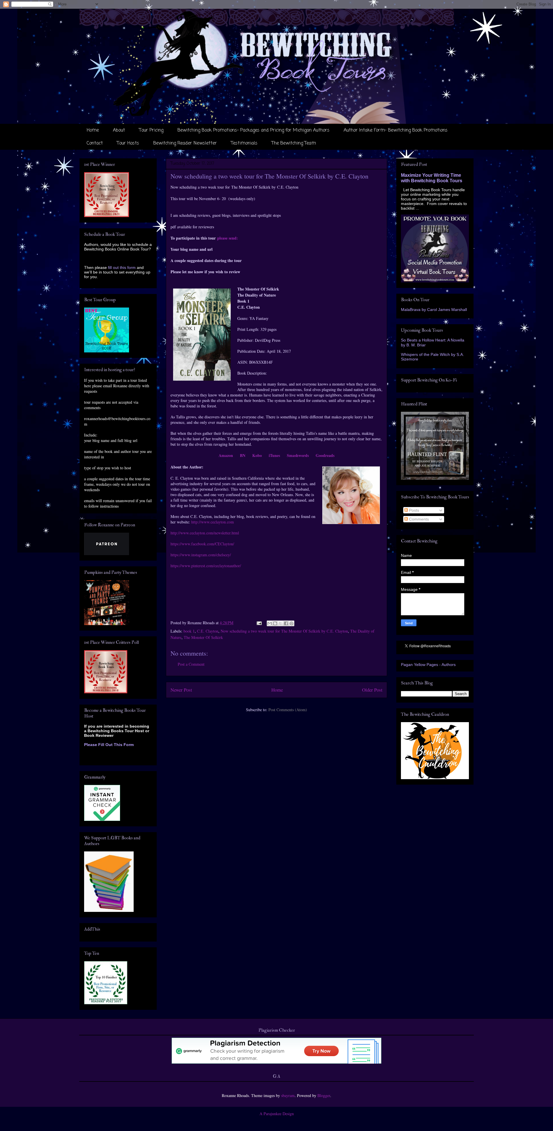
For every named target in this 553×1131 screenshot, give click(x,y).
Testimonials (244, 143)
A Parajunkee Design (277, 1113)
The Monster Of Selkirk (203, 637)
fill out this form (122, 267)
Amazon (226, 455)
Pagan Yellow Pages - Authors (428, 664)
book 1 (189, 631)
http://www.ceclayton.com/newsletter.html (205, 533)
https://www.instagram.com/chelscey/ (201, 554)
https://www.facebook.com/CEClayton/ (202, 543)
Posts (413, 510)
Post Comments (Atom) (287, 709)
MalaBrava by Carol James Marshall (434, 309)
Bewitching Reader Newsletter (185, 143)
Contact (95, 143)
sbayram (288, 1095)
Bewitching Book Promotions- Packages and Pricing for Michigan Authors (253, 130)
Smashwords (298, 455)
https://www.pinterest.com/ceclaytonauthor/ (206, 565)
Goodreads (325, 455)
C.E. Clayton (207, 631)
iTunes (274, 455)
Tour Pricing (151, 130)
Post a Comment (191, 664)
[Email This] (269, 623)
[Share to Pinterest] (291, 623)
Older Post (372, 689)
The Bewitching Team (294, 143)
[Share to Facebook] (286, 623)
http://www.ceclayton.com (212, 522)
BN (242, 455)
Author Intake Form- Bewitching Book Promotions (396, 130)
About (119, 130)
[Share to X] (280, 623)
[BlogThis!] (275, 623)
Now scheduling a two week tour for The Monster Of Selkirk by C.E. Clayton (284, 631)
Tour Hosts (128, 143)
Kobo (257, 455)
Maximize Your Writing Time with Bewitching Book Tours (431, 177)
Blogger (323, 1095)
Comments (418, 519)
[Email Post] (259, 622)
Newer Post (181, 689)
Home (93, 130)
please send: (227, 238)
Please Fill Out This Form (109, 744)
